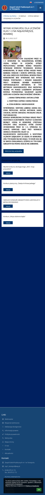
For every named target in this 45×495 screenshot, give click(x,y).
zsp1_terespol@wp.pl (12, 466)
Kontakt (8, 449)
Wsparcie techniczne (12, 423)
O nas (7, 446)
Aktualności (9, 453)
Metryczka (8, 438)
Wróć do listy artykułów (13, 151)
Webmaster (9, 419)
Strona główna (9, 16)
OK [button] (39, 490)
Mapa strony (9, 442)
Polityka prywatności (12, 434)
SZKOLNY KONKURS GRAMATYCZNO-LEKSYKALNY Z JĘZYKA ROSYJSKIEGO (21, 201)
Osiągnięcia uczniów (11, 18)
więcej (8, 173)
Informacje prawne (11, 430)
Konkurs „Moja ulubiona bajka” (14, 216)
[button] (31, 2)
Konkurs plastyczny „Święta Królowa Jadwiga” (19, 183)
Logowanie (38, 2)
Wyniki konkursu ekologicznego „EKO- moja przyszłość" (18, 168)
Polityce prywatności (32, 486)
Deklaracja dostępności (13, 427)
